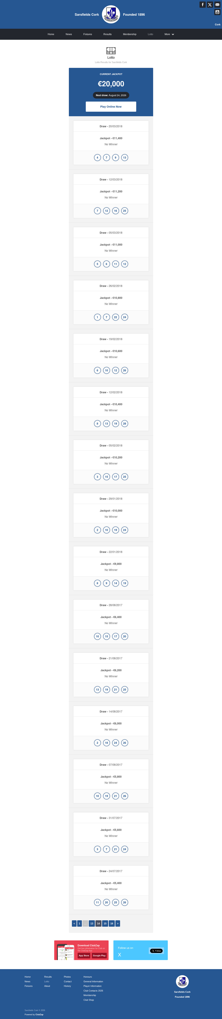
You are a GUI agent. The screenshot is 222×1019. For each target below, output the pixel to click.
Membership (129, 34)
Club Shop (89, 1000)
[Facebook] (202, 5)
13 (91, 923)
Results (107, 34)
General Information (93, 981)
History (67, 986)
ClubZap (39, 1014)
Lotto (150, 34)
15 (105, 923)
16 (111, 923)
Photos (67, 976)
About (47, 986)
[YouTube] (217, 12)
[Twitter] (210, 5)
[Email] (217, 5)
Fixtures (87, 34)
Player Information (92, 986)
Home (51, 34)
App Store (84, 955)
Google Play (99, 955)
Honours (88, 976)
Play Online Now (111, 107)
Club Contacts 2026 (93, 990)
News (69, 34)
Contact (68, 981)
